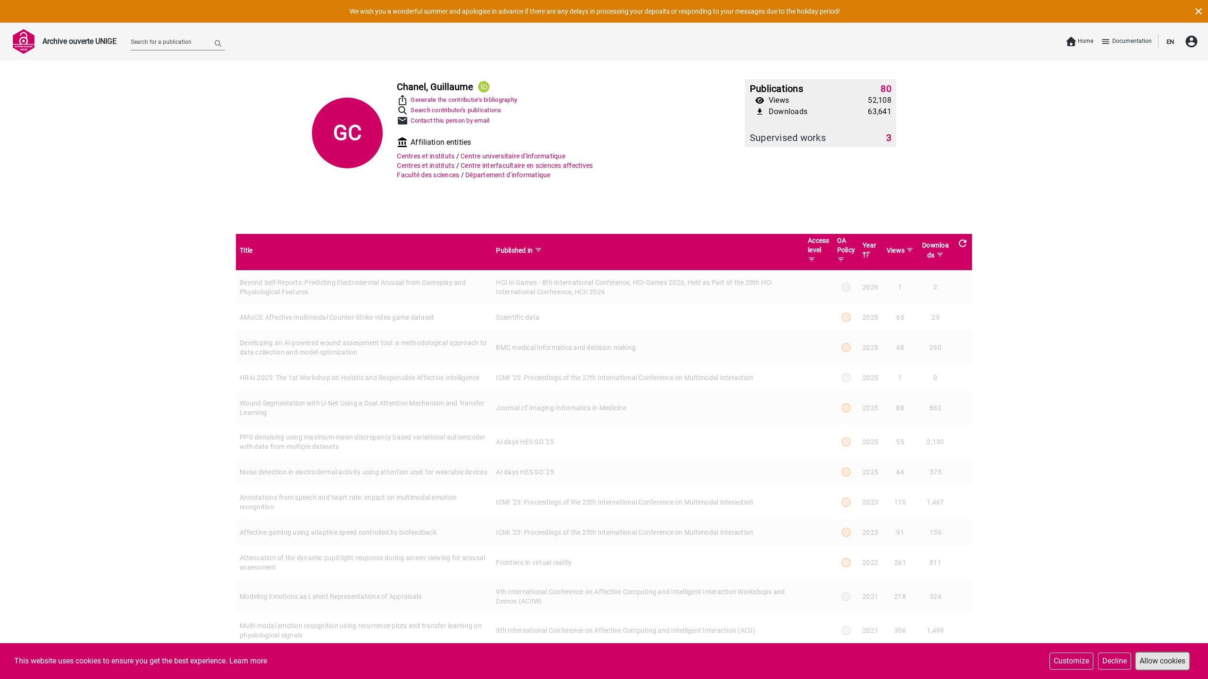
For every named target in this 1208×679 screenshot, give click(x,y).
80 (886, 88)
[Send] (218, 43)
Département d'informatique (508, 175)
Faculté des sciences (429, 175)
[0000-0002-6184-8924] (483, 86)
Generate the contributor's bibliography (464, 99)
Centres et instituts (426, 156)
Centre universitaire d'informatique (513, 156)
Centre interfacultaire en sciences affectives (527, 165)
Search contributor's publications (456, 110)
